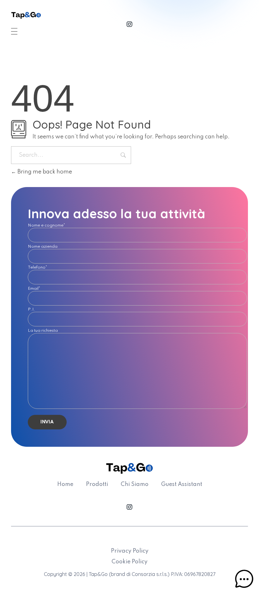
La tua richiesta (43, 331)
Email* (34, 289)
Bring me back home (44, 172)
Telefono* (37, 268)
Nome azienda (42, 247)
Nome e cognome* (46, 226)
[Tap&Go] (26, 15)
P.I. (31, 310)
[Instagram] (129, 24)
